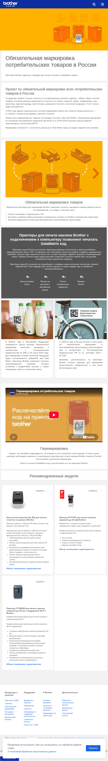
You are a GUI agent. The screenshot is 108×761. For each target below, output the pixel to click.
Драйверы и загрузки (28, 701)
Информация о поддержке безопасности (30, 714)
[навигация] (102, 4)
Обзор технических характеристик (23, 568)
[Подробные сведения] (17, 501)
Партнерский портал (67, 714)
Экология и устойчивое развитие (47, 708)
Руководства (29, 706)
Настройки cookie (9, 758)
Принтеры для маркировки (10, 708)
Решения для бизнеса (10, 718)
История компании (47, 701)
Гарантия (28, 709)
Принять (93, 748)
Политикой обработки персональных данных (32, 751)
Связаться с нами (31, 725)
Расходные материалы (9, 713)
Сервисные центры (28, 721)
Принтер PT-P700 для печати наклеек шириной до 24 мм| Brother (77, 518)
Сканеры (8, 704)
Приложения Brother (67, 709)
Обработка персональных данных (68, 702)
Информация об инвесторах (49, 714)
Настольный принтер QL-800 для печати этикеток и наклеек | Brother (26, 518)
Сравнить (40, 491)
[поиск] (94, 4)
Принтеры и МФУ (12, 700)
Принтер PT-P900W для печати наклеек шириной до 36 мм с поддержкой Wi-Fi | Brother (26, 610)
